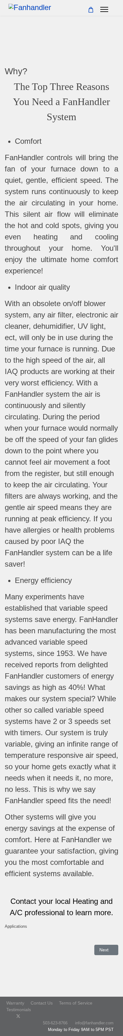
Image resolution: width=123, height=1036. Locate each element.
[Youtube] (28, 1016)
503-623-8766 (55, 1023)
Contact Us (42, 1002)
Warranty (15, 1002)
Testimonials (18, 1009)
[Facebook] (8, 1016)
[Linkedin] (38, 1016)
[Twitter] (18, 1016)
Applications (16, 926)
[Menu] (104, 9)
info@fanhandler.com (94, 1023)
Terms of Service (75, 1002)
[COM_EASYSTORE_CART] (91, 10)
